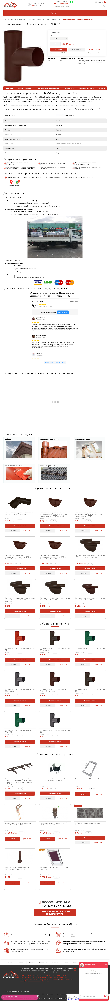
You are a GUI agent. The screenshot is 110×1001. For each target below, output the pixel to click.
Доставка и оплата (86, 88)
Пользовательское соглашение (30, 977)
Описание (9, 88)
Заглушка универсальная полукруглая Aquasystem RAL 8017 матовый (90, 599)
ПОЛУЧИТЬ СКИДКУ (93, 49)
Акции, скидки (58, 977)
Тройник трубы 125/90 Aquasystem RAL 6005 (18, 731)
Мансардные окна (82, 439)
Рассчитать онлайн (20, 526)
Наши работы (43, 962)
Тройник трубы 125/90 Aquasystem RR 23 (55, 731)
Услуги (20, 962)
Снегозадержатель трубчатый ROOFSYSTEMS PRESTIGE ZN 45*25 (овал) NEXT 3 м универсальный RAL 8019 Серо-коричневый (19, 781)
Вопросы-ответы (64, 979)
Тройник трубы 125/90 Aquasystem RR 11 (90, 649)
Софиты (8, 439)
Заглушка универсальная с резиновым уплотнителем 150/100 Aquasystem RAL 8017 (88, 514)
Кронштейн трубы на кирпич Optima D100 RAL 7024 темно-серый (54, 779)
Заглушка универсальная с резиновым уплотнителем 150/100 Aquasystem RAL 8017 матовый (53, 514)
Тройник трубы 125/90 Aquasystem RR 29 (20, 649)
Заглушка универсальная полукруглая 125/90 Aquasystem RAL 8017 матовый (20, 599)
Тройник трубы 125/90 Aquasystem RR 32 (90, 690)
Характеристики (24, 88)
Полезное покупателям (45, 979)
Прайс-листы (55, 962)
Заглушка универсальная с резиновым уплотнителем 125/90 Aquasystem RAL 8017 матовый (18, 557)
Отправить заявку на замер (33, 981)
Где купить (69, 88)
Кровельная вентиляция (49, 439)
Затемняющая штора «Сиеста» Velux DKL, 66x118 (54, 868)
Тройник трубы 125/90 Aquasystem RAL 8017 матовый (53, 690)
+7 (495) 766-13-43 (62, 1)
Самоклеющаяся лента (14, 466)
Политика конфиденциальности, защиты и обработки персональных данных (43, 975)
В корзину (12, 530)
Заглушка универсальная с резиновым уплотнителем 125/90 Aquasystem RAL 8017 (53, 557)
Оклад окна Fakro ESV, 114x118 (87, 779)
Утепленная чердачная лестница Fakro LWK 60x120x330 (18, 824)
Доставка (32, 962)
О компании (43, 977)
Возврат (50, 977)
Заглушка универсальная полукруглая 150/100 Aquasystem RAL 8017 (90, 556)
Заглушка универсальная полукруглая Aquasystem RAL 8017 (55, 599)
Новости (66, 977)
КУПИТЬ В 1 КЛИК (76, 49)
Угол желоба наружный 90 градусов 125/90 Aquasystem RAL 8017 (19, 513)
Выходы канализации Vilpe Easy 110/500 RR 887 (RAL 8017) (17, 868)
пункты (71, 58)
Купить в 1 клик (27, 530)
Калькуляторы (77, 962)
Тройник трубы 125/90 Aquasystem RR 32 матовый (55, 649)
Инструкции (33, 979)
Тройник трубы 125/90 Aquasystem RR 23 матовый (20, 690)
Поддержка (45, 981)
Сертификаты (25, 979)
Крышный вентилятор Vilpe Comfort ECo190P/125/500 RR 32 (54, 824)
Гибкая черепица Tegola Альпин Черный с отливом (87, 824)
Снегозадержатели (47, 466)
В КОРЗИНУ (58, 49)
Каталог (9, 962)
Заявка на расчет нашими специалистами (55, 912)
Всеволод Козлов (71, 994)
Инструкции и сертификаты (48, 88)
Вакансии (55, 979)
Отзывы (102, 88)
